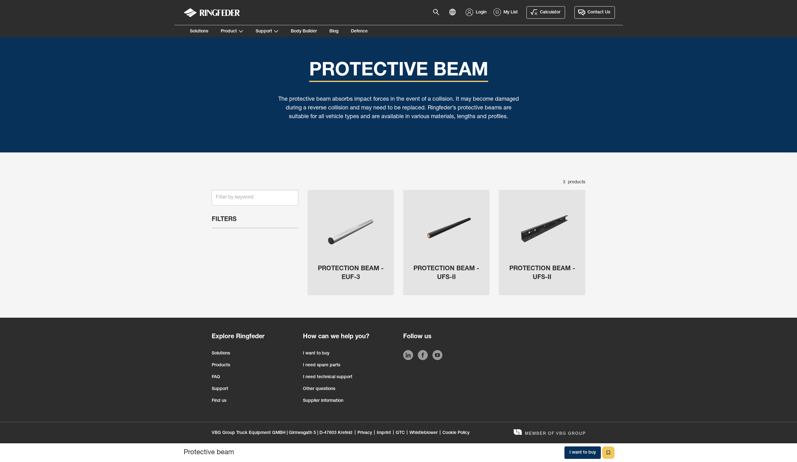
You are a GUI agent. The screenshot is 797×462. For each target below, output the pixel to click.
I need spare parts (321, 365)
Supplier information (323, 401)
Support (264, 31)
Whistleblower (423, 433)
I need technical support (327, 377)
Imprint (384, 433)
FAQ (216, 377)
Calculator (550, 12)
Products (221, 365)
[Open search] (438, 12)
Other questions (319, 389)
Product (229, 31)
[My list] (608, 452)
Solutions (199, 31)
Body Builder (304, 31)
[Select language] (454, 12)
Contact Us (598, 12)
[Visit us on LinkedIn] (408, 356)
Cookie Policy (455, 433)
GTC (400, 433)
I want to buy (316, 353)
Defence (359, 31)
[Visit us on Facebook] (423, 356)
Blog (333, 31)
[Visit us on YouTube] (437, 356)
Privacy (364, 433)
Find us (219, 401)
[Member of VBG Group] (549, 432)
